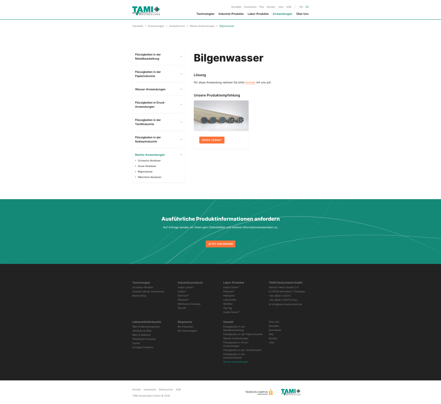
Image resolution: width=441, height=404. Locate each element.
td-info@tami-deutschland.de (285, 304)
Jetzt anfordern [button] (220, 243)
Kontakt (250, 82)
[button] (428, 390)
